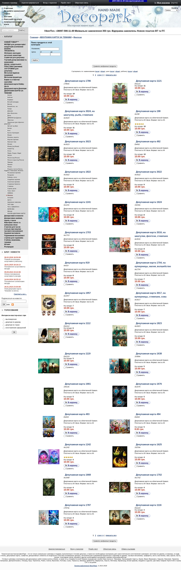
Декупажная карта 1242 (78, 444)
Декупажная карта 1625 (149, 444)
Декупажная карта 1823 (149, 323)
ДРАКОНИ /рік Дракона (14, 118)
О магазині (8, 8)
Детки (9, 115)
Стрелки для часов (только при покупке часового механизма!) (13, 229)
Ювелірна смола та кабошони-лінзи (12, 224)
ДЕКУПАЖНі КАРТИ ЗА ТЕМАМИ (56, 37)
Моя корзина (163, 3)
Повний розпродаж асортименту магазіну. (13, 260)
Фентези (10, 195)
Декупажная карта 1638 (149, 353)
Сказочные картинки (13, 181)
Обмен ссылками (128, 549)
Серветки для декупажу (14, 57)
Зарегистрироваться (30, 3)
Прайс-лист (66, 3)
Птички (9, 166)
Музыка (9, 144)
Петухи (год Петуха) (13, 157)
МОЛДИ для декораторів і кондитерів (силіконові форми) (15, 46)
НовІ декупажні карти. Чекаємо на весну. (13, 290)
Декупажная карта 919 (77, 262)
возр (97, 71)
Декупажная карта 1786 (78, 81)
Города (9, 108)
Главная (34, 37)
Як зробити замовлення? (14, 11)
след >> (100, 75)
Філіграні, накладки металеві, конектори (12, 54)
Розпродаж (9, 247)
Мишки (9, 135)
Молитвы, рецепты (13, 137)
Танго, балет (11, 191)
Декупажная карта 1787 (78, 505)
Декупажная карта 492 (148, 141)
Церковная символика (14, 202)
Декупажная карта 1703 (78, 232)
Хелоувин (10, 197)
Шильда (9, 211)
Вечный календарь (13, 102)
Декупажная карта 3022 (149, 172)
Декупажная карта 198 (148, 111)
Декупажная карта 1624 (149, 202)
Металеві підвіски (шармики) (11, 74)
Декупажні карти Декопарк (15, 88)
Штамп (7, 244)
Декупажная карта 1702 (149, 475)
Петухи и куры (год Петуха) (15, 160)
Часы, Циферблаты (13, 206)
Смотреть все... (20, 294)
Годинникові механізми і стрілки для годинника (14, 237)
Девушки (10, 111)
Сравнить (70, 103)
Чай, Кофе (10, 204)
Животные (10, 120)
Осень (9, 151)
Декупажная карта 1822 (78, 172)
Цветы (9, 200)
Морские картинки (12, 139)
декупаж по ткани (13, 325)
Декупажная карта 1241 (78, 202)
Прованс (10, 164)
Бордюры (10, 99)
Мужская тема (11, 142)
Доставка (8, 17)
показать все (111, 75)
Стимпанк (10, 186)
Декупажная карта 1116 (148, 505)
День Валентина (12, 113)
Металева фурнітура (13, 77)
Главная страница (9, 3)
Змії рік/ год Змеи (12, 126)
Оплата (7, 14)
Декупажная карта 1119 (77, 353)
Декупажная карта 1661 (78, 384)
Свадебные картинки (13, 179)
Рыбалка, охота (12, 177)
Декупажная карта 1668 (78, 475)
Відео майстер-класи (13, 19)
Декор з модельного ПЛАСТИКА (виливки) (13, 65)
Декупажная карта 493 (77, 414)
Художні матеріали (12, 233)
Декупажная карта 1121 (149, 81)
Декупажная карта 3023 (78, 141)
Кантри (9, 128)
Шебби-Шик (10, 209)
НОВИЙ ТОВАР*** (11, 42)
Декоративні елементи (13, 216)
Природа (10, 162)
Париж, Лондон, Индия (14, 153)
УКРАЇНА (10, 193)
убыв (103, 71)
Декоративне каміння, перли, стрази (13, 219)
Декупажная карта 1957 (78, 293)
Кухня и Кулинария (13, 133)
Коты (8, 130)
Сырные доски (11, 188)
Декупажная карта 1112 (77, 323)
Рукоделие (10, 175)
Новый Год (10, 148)
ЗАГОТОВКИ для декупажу (11, 70)
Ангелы (9, 95)
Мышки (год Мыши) (13, 146)
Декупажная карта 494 (148, 414)
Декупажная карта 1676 (149, 384)
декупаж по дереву (13, 322)
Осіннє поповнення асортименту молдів (12, 275)
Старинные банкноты (13, 184)
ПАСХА (9, 155)
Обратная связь (81, 3)
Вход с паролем (50, 3)
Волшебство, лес (12, 106)
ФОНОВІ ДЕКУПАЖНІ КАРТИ (16, 213)
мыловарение (11, 319)
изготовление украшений (16, 328)
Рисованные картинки (14, 172)
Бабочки (9, 97)
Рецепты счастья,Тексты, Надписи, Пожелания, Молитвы (13, 169)
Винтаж (9, 104)
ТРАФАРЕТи (9, 51)
